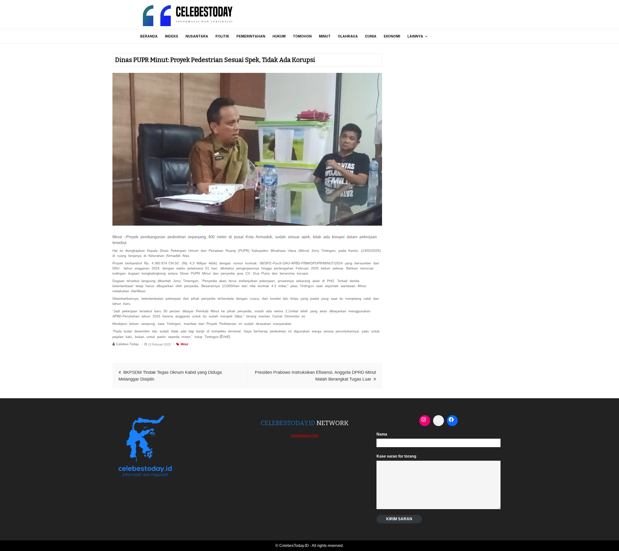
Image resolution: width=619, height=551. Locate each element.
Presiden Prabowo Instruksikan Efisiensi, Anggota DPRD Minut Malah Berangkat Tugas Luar (315, 376)
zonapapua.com (304, 435)
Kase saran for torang (396, 456)
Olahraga (348, 36)
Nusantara (196, 36)
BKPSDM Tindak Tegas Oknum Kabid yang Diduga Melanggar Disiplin (170, 376)
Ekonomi (392, 36)
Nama (381, 434)
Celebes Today (127, 344)
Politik (222, 36)
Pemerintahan (250, 36)
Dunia (370, 36)
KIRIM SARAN (399, 519)
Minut (325, 36)
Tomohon (302, 36)
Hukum (279, 36)
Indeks (171, 36)
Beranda (149, 36)
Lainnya (415, 36)
